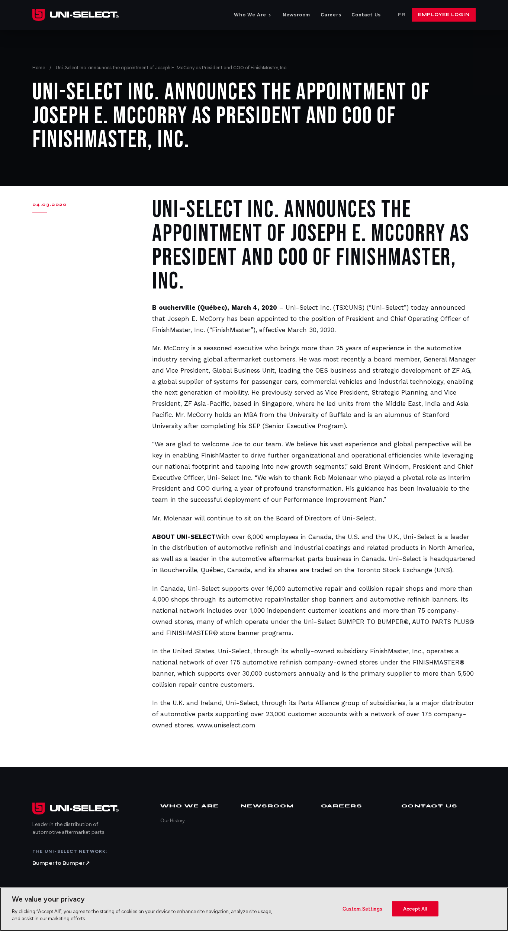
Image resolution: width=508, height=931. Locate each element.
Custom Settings (362, 908)
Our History (172, 820)
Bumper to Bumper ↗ (61, 863)
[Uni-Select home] (75, 15)
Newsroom (296, 14)
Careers (331, 14)
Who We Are (252, 15)
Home (38, 68)
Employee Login (444, 14)
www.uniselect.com (226, 725)
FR (402, 14)
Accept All (415, 908)
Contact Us (366, 14)
